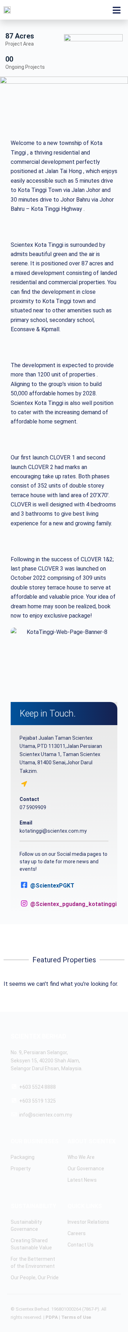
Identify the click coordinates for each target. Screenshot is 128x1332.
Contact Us (81, 1245)
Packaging (22, 1157)
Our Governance (86, 1168)
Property (21, 1168)
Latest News (82, 1180)
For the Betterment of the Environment (33, 1262)
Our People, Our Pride (35, 1277)
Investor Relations (88, 1222)
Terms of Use (76, 1317)
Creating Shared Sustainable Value (31, 1244)
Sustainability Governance (26, 1225)
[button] (64, 658)
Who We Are (81, 1157)
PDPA (52, 1317)
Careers (77, 1233)
